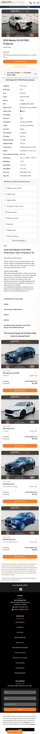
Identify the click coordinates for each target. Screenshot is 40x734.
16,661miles (33, 486)
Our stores (20, 632)
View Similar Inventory (20, 66)
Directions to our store (20, 658)
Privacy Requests (20, 673)
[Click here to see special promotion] (20, 7)
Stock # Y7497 (6, 370)
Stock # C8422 (6, 481)
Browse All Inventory (20, 61)
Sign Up (20, 709)
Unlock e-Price (21, 390)
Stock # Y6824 (6, 537)
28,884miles (33, 375)
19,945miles (33, 431)
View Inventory (20, 622)
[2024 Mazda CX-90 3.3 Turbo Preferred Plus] (20, 520)
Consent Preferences (15, 731)
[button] (31, 3)
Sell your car (20, 642)
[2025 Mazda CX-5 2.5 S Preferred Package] (20, 465)
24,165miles (33, 542)
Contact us (20, 627)
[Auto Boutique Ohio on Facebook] (20, 589)
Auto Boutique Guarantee (20, 647)
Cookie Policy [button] (26, 722)
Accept (20, 729)
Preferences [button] (32, 724)
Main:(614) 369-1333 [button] (21, 607)
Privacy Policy (20, 663)
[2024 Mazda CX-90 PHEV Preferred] (20, 354)
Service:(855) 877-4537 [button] (21, 609)
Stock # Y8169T (7, 426)
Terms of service (20, 652)
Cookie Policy (20, 668)
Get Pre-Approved (20, 637)
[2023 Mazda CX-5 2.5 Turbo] (20, 409)
